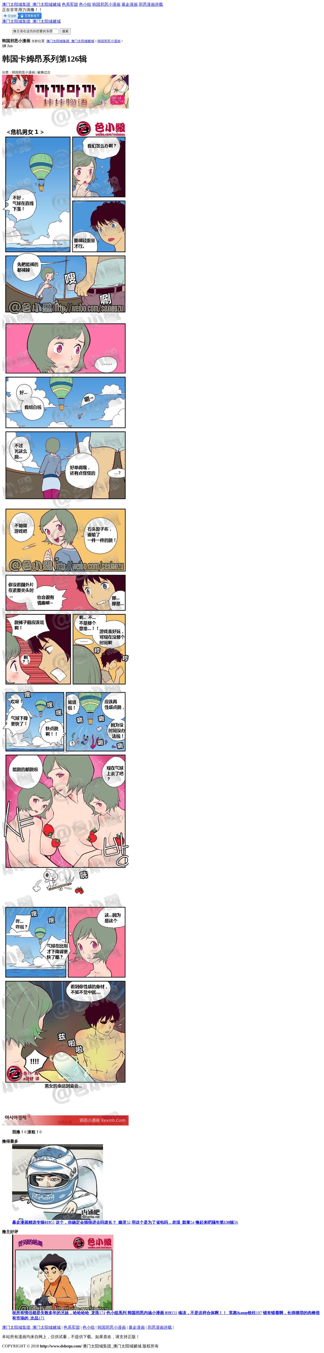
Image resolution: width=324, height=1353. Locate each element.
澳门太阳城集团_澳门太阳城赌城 (31, 4)
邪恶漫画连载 (151, 4)
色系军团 (70, 4)
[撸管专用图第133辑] (62, 1309)
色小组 (85, 4)
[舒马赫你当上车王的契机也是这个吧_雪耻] (57, 1218)
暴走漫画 (130, 4)
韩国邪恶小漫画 (106, 4)
